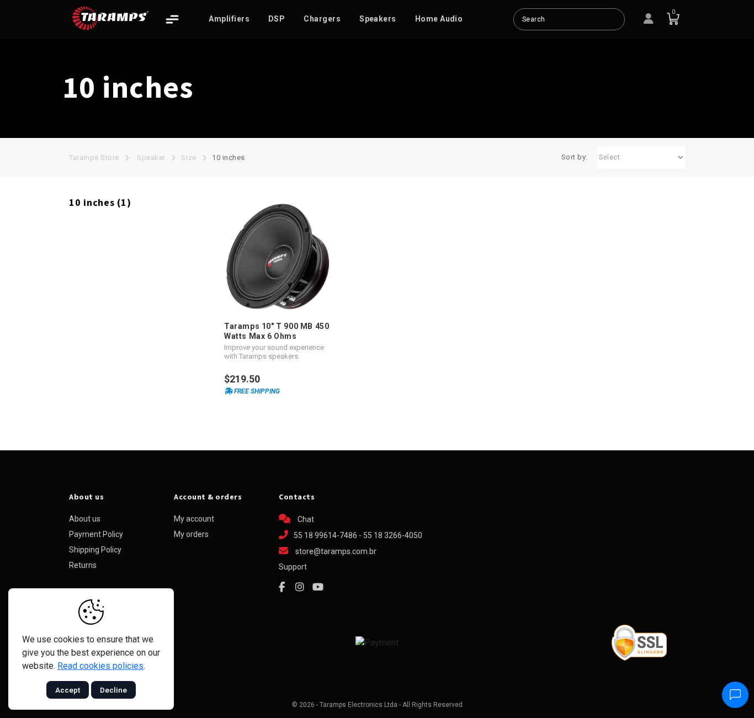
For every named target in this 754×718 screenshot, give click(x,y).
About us (84, 518)
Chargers (322, 18)
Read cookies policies (100, 666)
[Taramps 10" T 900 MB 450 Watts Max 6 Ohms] (277, 257)
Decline (113, 689)
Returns (83, 565)
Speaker (151, 157)
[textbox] (569, 19)
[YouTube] (318, 587)
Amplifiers (229, 18)
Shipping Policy (95, 549)
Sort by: (574, 157)
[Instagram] (299, 587)
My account (194, 518)
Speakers (377, 18)
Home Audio (439, 18)
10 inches (228, 157)
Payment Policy (96, 534)
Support (293, 566)
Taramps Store (94, 157)
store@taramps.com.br (335, 551)
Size (188, 157)
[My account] (648, 19)
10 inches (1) (100, 202)
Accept (67, 689)
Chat (305, 519)
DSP (276, 18)
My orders (191, 534)
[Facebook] (281, 587)
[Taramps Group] (110, 18)
